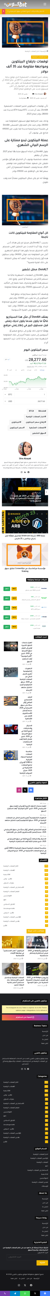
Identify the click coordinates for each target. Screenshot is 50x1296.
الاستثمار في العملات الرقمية (12, 887)
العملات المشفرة (37, 428)
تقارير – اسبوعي (7, 913)
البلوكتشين (6, 896)
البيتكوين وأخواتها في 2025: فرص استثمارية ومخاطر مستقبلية (38, 953)
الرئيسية (44, 51)
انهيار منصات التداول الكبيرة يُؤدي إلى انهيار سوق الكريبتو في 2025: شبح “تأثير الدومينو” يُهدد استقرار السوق (26, 498)
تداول (7, 589)
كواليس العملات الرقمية (11, 917)
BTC (31, 411)
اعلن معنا (44, 1043)
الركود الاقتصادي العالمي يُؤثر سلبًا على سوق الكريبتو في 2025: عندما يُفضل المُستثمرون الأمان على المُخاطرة (25, 708)
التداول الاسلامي (8, 904)
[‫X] (25, 1069)
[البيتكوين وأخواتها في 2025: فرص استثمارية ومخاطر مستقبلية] (37, 942)
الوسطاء (45, 1186)
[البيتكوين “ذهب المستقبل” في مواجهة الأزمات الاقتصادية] (13, 942)
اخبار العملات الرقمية (32, 51)
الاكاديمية (6, 875)
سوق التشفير (38, 433)
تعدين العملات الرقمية (10, 921)
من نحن (45, 1035)
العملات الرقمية (8, 870)
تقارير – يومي (7, 879)
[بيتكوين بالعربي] (16, 4)
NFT (4, 900)
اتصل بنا (45, 1039)
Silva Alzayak (38, 94)
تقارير (4, 926)
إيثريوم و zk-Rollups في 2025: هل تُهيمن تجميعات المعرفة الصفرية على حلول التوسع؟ (37, 980)
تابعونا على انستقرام (24, 1017)
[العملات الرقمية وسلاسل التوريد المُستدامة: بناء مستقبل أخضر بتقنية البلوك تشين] (13, 969)
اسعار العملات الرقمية (10, 892)
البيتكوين (16, 422)
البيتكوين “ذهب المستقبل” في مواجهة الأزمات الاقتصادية (13, 953)
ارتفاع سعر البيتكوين (35, 422)
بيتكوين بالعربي (17, 1274)
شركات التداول (7, 883)
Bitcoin (41, 411)
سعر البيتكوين (16, 428)
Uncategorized (8, 909)
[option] (25, 492)
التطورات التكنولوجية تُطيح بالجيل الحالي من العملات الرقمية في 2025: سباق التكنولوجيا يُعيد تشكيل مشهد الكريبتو (26, 679)
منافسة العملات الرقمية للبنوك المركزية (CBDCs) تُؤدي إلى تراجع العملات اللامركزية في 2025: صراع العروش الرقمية (25, 762)
